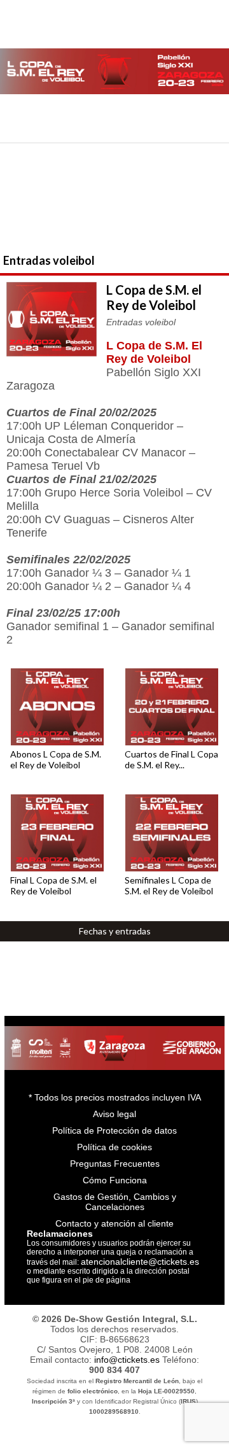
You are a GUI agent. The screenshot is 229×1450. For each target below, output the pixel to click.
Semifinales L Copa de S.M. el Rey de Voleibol (169, 885)
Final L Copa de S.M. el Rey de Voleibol (53, 885)
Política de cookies (114, 1147)
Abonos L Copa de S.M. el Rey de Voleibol (55, 759)
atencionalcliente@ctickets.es (140, 1261)
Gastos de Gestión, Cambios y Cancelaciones (114, 1202)
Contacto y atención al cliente (114, 1223)
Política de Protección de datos (114, 1130)
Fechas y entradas (115, 931)
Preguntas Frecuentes (115, 1163)
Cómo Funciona (115, 1180)
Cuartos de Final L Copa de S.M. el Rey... (171, 759)
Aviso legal (114, 1114)
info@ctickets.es (127, 1360)
